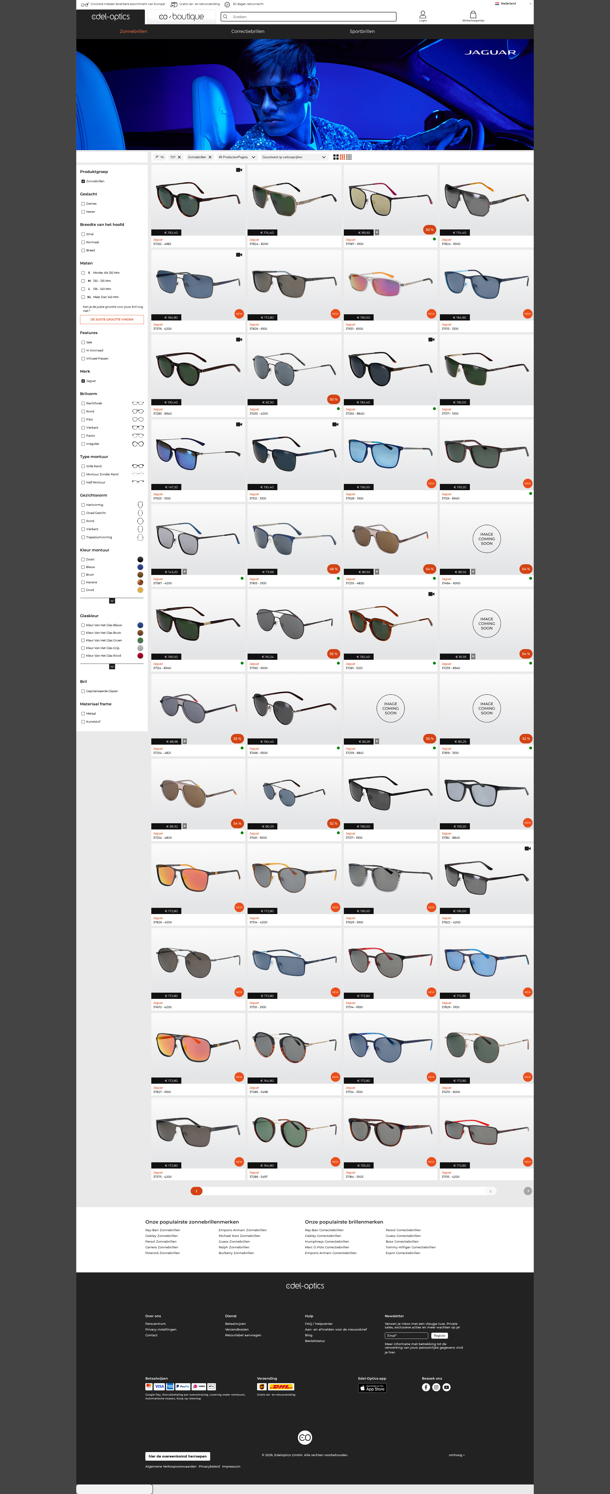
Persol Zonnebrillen (161, 1241)
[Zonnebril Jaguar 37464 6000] (487, 537)
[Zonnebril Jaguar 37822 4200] (487, 876)
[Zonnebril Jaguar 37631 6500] (391, 282)
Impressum (231, 1466)
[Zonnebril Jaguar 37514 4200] (294, 876)
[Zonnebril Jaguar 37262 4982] (198, 198)
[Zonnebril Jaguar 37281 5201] (391, 622)
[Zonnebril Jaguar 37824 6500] (487, 198)
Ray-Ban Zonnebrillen (162, 1230)
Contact (151, 1335)
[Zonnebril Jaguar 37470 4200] (198, 961)
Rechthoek (94, 403)
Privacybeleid (209, 1466)
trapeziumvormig (99, 537)
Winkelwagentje (473, 20)
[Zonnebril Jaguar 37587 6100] (391, 198)
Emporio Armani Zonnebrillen (243, 1230)
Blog (308, 1335)
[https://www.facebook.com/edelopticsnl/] (426, 1388)
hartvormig (94, 505)
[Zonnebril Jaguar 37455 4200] (294, 367)
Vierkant (92, 427)
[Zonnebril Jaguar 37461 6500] (294, 791)
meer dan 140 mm (103, 297)
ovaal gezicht (96, 513)
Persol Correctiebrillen (403, 1230)
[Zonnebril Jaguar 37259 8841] (391, 707)
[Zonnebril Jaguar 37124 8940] (198, 622)
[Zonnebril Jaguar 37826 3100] (487, 961)
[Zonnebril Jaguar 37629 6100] (391, 876)
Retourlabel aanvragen (243, 1335)
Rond (90, 411)
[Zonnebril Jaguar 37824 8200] (294, 198)
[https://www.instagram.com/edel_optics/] (436, 1388)
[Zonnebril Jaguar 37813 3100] (294, 537)
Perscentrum (155, 1324)
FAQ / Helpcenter (319, 1324)
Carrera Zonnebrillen (161, 1247)
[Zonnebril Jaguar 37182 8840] (487, 791)
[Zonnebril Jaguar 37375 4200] (198, 1131)
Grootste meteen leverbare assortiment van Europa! (128, 4)
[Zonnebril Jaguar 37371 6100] (391, 791)
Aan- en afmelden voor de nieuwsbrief (336, 1329)
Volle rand (94, 466)
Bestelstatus (315, 1341)
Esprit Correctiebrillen (403, 1253)
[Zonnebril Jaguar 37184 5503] (391, 1131)
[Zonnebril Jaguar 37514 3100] (391, 1046)
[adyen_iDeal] (199, 1386)
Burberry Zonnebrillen (236, 1253)
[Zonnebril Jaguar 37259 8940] (487, 622)
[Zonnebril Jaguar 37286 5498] (294, 1046)
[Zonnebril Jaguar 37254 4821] (198, 707)
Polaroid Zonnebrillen (162, 1253)
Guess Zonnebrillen (234, 1241)
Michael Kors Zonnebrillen (239, 1236)
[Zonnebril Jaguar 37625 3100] (198, 452)
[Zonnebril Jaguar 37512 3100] (294, 452)
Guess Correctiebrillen (403, 1236)
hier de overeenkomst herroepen (178, 1456)
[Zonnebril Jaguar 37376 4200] (198, 282)
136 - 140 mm (100, 289)
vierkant (92, 529)
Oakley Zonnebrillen (161, 1236)
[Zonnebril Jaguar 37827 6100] (198, 1046)
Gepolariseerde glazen (102, 691)
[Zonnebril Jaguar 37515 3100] (294, 961)
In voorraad (94, 350)
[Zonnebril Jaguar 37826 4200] (198, 876)
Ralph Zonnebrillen (234, 1247)
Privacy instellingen (161, 1329)
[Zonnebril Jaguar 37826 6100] (294, 282)
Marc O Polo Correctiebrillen (327, 1247)
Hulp (309, 1316)
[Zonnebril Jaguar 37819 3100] (487, 707)
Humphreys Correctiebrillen (327, 1241)
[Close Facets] (112, 157)
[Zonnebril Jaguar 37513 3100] (487, 282)
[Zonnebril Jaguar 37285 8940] (198, 367)
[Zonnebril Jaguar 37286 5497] (294, 1131)
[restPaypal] (182, 1386)
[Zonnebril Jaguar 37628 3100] (391, 452)
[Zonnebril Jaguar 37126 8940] (487, 452)
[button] (110, 17)
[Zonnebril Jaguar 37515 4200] (487, 1131)
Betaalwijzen (235, 1324)
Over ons (153, 1316)
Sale (89, 342)
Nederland (508, 3)
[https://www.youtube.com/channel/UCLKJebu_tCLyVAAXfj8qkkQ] (446, 1388)
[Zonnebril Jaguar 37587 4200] (198, 537)
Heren (90, 211)
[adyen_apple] (211, 1386)
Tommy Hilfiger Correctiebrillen (411, 1247)
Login (423, 20)
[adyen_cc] (148, 1386)
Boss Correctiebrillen (402, 1241)
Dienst (231, 1316)
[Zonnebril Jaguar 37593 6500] (294, 622)
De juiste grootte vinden (112, 319)
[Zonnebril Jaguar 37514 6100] (391, 961)
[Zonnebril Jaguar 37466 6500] (294, 707)
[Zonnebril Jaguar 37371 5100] (487, 367)
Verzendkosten (237, 1329)
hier (392, 1352)
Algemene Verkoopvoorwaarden (171, 1466)
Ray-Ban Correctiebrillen (324, 1230)
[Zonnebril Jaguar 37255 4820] (391, 537)
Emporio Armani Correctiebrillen (331, 1253)
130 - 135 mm (100, 281)
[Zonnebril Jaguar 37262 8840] (391, 367)
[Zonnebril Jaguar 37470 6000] (487, 1046)
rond (90, 521)
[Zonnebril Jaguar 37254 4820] (198, 791)
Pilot (89, 419)
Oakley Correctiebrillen (323, 1236)
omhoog (456, 1455)
